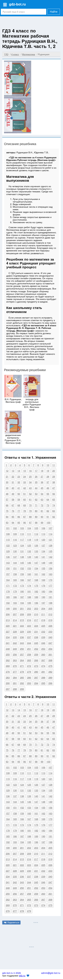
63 (42, 499)
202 (29, 608)
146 (29, 562)
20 (53, 470)
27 (42, 476)
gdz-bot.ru (17, 4)
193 (15, 602)
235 (15, 637)
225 (43, 625)
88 (30, 516)
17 (36, 470)
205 (50, 608)
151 (15, 568)
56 (53, 493)
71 (36, 505)
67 (13, 505)
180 (22, 591)
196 (36, 602)
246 (43, 643)
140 (36, 556)
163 (50, 574)
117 (22, 539)
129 (8, 551)
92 (53, 516)
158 (15, 574)
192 (8, 602)
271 (22, 665)
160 (29, 574)
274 (43, 665)
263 (15, 660)
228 (15, 631)
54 (42, 493)
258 (29, 654)
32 (18, 482)
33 (24, 482)
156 (50, 568)
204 (43, 608)
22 (13, 476)
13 (13, 470)
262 (8, 660)
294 (36, 683)
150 (8, 568)
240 (50, 637)
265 (29, 660)
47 (53, 488)
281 (43, 671)
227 (8, 631)
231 (36, 631)
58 (13, 499)
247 (50, 643)
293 (29, 683)
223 (29, 625)
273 (36, 665)
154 (36, 568)
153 (29, 568)
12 (7, 470)
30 (7, 482)
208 (22, 614)
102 (15, 528)
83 (53, 510)
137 (15, 556)
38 (53, 482)
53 (36, 493)
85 (13, 516)
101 (8, 528)
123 (15, 545)
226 (50, 625)
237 (29, 637)
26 (36, 476)
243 (22, 643)
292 (22, 683)
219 (50, 620)
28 (48, 476)
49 (13, 493)
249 (15, 648)
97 (30, 522)
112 (36, 533)
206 (8, 614)
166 (22, 579)
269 (8, 665)
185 (8, 597)
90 (42, 516)
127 (43, 545)
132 (29, 551)
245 (36, 643)
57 (7, 499)
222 (22, 625)
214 (15, 620)
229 (22, 631)
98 (36, 522)
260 (43, 654)
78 (24, 510)
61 (30, 499)
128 (50, 545)
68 (18, 505)
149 (50, 562)
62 (36, 499)
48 (7, 493)
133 (36, 551)
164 (8, 579)
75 (7, 510)
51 (24, 493)
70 (30, 505)
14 (18, 470)
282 (50, 671)
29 (53, 476)
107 (50, 528)
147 (36, 562)
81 (42, 510)
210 (36, 614)
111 (29, 533)
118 (29, 539)
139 (29, 556)
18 (42, 470)
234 (8, 637)
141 (43, 556)
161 (36, 574)
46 (48, 488)
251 (29, 648)
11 (53, 465)
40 (13, 488)
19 (48, 470)
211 (43, 614)
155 (43, 568)
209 (29, 614)
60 (24, 499)
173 (22, 585)
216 (29, 620)
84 (7, 516)
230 (29, 631)
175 (36, 585)
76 (13, 510)
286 (29, 677)
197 (43, 602)
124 (22, 545)
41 (18, 488)
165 (15, 579)
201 (22, 608)
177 (50, 585)
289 (50, 677)
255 (8, 654)
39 (7, 488)
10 (48, 465)
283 (8, 677)
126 (36, 545)
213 (8, 620)
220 (8, 625)
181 (29, 591)
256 (15, 654)
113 (43, 533)
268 (50, 660)
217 (36, 620)
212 (50, 614)
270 (15, 665)
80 (36, 510)
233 (50, 631)
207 (15, 614)
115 (8, 539)
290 (8, 683)
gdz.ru (22, 975)
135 (50, 551)
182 (36, 591)
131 (22, 551)
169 (43, 579)
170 (50, 579)
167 (29, 579)
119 (36, 539)
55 (48, 493)
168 (36, 579)
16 (30, 470)
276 (8, 671)
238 (36, 637)
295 (43, 683)
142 (50, 556)
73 (48, 505)
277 (15, 671)
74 (53, 505)
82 (48, 510)
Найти (53, 11)
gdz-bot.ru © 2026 (11, 973)
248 (8, 648)
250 (22, 648)
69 (24, 505)
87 (24, 516)
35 (36, 482)
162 (43, 574)
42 (24, 488)
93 (7, 522)
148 (43, 562)
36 (42, 482)
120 (43, 539)
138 (22, 556)
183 (43, 591)
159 (22, 574)
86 (18, 516)
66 (7, 505)
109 (15, 533)
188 (29, 597)
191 (50, 597)
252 (36, 648)
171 (8, 585)
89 (36, 516)
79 (30, 510)
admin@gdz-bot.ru (50, 973)
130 (15, 551)
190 (43, 597)
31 (13, 482)
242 (15, 643)
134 (43, 551)
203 (36, 608)
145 (22, 562)
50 (18, 493)
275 (50, 665)
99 (42, 522)
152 (22, 568)
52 (30, 493)
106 (43, 528)
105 (36, 528)
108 (8, 533)
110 (22, 533)
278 (22, 671)
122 (8, 545)
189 (36, 597)
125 (29, 545)
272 (29, 665)
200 (15, 608)
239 (43, 637)
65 (53, 499)
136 (8, 556)
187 (22, 597)
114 (50, 533)
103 (22, 528)
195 (29, 602)
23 (18, 476)
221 (15, 625)
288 (43, 677)
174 (29, 585)
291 (15, 683)
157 (8, 574)
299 (22, 689)
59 (18, 499)
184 (50, 591)
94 (13, 522)
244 (29, 643)
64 (48, 499)
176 (43, 585)
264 (22, 660)
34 (30, 482)
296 (50, 683)
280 (36, 671)
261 (50, 654)
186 (15, 597)
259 (36, 654)
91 (48, 516)
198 (50, 602)
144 (15, 562)
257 (22, 654)
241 (8, 643)
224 (36, 625)
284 (15, 677)
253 (43, 648)
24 (24, 476)
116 (15, 539)
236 (22, 637)
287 (36, 677)
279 (29, 671)
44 (36, 488)
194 (22, 602)
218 (43, 620)
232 (43, 631)
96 (24, 522)
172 (15, 585)
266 (36, 660)
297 (8, 689)
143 (8, 562)
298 (15, 689)
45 (42, 488)
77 (18, 510)
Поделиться (13, 922)
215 (22, 620)
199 (8, 608)
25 (30, 476)
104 (29, 528)
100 (48, 522)
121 (50, 539)
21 (7, 476)
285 (22, 677)
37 (48, 482)
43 (30, 488)
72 (42, 505)
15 (24, 470)
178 (8, 591)
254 (50, 648)
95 (18, 522)
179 (15, 591)
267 (43, 660)
